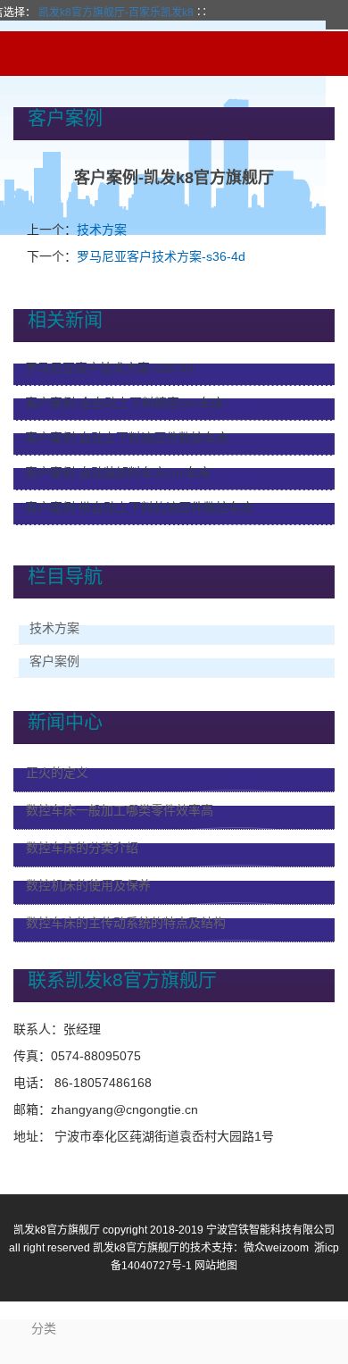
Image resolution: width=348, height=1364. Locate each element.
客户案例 (54, 661)
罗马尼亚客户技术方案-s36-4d (161, 256)
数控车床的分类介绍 (82, 848)
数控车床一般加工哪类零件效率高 (119, 810)
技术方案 (102, 229)
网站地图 (216, 1265)
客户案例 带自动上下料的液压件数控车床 (139, 507)
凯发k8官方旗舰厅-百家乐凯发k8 (116, 12)
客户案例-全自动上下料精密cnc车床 (124, 403)
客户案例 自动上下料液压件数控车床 (126, 438)
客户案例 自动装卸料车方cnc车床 (118, 472)
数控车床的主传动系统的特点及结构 (126, 923)
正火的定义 (57, 773)
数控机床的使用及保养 (88, 885)
